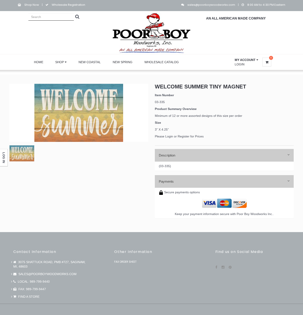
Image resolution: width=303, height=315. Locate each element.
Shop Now (31, 5)
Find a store (28, 296)
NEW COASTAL (90, 62)
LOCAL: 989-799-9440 (33, 281)
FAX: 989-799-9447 (32, 289)
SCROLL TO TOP (292, 96)
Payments (166, 181)
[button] (246, 60)
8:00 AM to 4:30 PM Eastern (266, 5)
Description (167, 155)
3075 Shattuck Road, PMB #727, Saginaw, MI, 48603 (49, 264)
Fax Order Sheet (125, 262)
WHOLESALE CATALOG (161, 62)
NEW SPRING (122, 62)
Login (239, 64)
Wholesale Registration (68, 5)
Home (38, 62)
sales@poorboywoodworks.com (211, 5)
